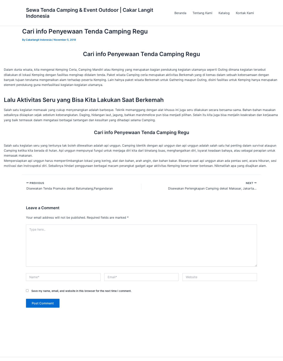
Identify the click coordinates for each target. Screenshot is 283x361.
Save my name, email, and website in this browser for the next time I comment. (81, 290)
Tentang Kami (202, 13)
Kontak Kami (245, 13)
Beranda (180, 13)
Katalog (224, 13)
